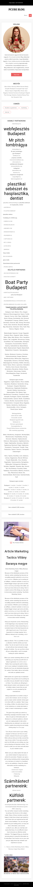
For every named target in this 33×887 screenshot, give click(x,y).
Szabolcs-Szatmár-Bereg (19, 95)
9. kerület (24, 489)
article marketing (9, 585)
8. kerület (18, 489)
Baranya (14, 86)
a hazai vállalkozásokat (13, 61)
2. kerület (18, 485)
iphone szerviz (8, 266)
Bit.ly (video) (7, 242)
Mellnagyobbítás (16, 413)
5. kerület (15, 487)
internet (7, 112)
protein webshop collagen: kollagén (15, 304)
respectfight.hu (16, 176)
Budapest (13, 88)
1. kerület (12, 485)
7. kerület (12, 489)
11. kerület (15, 491)
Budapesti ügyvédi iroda (16, 420)
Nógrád (28, 93)
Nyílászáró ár (16, 422)
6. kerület (21, 487)
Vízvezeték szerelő (16, 417)
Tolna (27, 95)
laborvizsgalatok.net (16, 179)
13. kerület (12, 494)
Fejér (23, 88)
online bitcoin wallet (16, 415)
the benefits (14, 689)
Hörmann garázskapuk (16, 424)
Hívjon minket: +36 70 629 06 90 (16, 2)
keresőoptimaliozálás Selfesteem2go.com (16, 804)
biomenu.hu (16, 172)
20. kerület (19, 498)
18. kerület (23, 496)
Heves (23, 90)
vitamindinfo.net (16, 170)
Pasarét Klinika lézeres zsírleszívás (16, 428)
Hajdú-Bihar (17, 90)
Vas (12, 97)
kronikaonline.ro (9, 224)
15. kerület (26, 494)
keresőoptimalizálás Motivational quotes (16, 806)
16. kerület (10, 496)
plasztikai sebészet (8, 202)
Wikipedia (6, 249)
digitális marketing (14, 63)
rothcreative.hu (16, 162)
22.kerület (13, 500)
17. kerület (16, 496)
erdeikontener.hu (9, 231)
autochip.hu (7, 246)
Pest (5, 95)
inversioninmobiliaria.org (16, 160)
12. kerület (22, 491)
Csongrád (19, 88)
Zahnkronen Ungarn (17, 769)
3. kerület (24, 485)
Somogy (9, 95)
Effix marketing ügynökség (16, 430)
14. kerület (19, 494)
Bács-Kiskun (8, 86)
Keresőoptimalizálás (14, 57)
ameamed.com (8, 228)
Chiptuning (17, 774)
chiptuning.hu (8, 239)
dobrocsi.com (8, 221)
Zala (20, 97)
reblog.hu (16, 202)
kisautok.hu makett (9, 276)
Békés (19, 86)
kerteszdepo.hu (16, 149)
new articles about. (21, 662)
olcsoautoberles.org (16, 166)
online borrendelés (17, 771)
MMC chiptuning (8, 297)
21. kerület (26, 498)
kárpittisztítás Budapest (11, 292)
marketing (24, 107)
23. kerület (20, 500)
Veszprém (16, 97)
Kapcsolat (16, 74)
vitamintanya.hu (16, 123)
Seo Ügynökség (7, 256)
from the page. (20, 727)
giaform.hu (7, 207)
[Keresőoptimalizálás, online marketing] (16, 10)
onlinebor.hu (8, 235)
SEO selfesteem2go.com (11, 273)
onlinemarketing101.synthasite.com (15, 300)
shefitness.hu (16, 155)
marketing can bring (13, 611)
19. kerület (12, 498)
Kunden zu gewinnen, (11, 107)
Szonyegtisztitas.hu (16, 426)
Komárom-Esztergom (19, 93)
